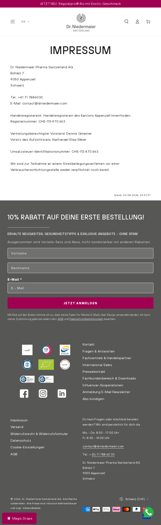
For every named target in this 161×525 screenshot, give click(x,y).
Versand (16, 427)
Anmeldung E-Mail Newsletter (106, 392)
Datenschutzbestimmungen (86, 319)
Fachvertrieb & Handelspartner (107, 358)
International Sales (97, 365)
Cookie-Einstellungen (27, 447)
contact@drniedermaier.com (103, 446)
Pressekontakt (94, 371)
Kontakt (89, 344)
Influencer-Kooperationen (103, 385)
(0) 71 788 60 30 (103, 454)
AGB (60, 319)
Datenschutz (20, 440)
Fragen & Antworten (99, 351)
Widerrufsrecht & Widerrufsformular (39, 434)
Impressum (19, 420)
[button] (126, 21)
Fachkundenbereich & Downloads (109, 378)
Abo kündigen (93, 399)
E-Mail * (15, 279)
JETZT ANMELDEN (80, 303)
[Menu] (12, 21)
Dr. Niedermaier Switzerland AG (41, 498)
